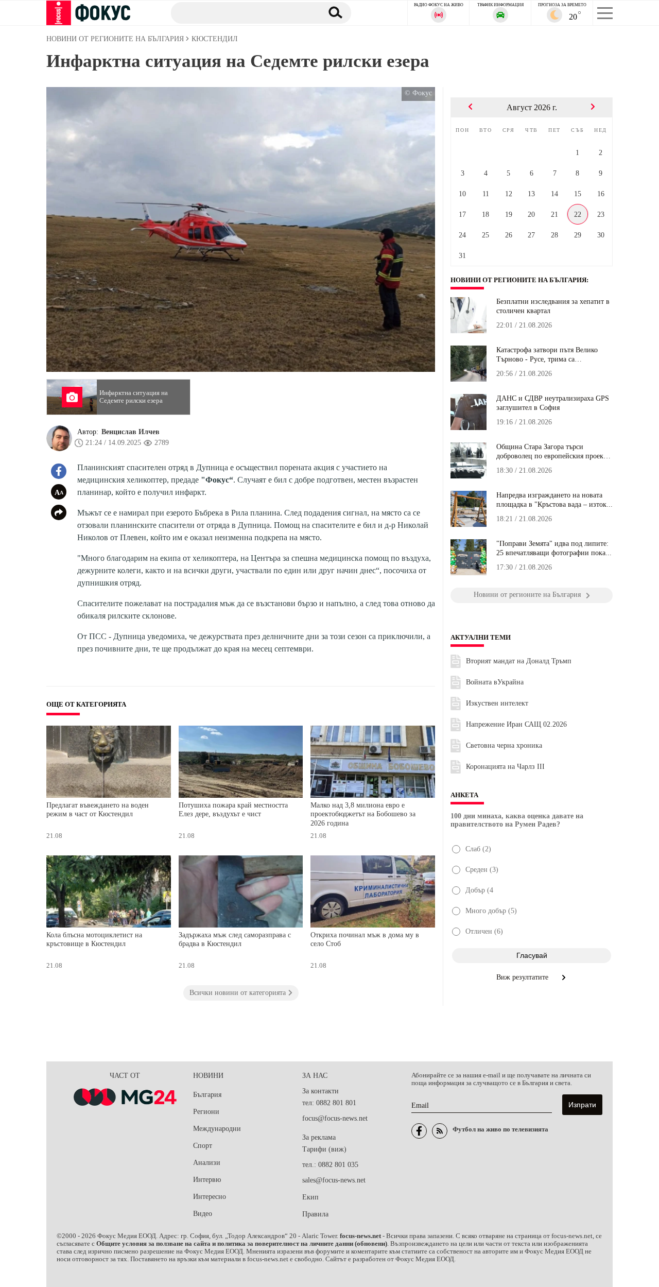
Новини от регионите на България (518, 280)
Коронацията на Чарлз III (505, 766)
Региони (206, 1112)
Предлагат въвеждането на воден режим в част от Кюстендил (97, 809)
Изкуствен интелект (497, 703)
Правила (315, 1214)
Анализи (206, 1162)
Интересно (209, 1196)
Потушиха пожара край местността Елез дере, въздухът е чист (233, 809)
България (207, 1095)
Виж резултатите (523, 977)
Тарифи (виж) (324, 1149)
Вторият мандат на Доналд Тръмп (518, 661)
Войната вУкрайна (495, 682)
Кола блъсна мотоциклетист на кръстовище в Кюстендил (94, 939)
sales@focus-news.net (334, 1180)
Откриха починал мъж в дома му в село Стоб (364, 939)
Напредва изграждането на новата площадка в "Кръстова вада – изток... (554, 499)
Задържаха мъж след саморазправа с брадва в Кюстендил (235, 939)
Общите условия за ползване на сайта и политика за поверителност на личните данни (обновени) (241, 1243)
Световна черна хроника (504, 745)
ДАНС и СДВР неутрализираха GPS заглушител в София (552, 402)
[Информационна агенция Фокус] (419, 1131)
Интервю (207, 1179)
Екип (310, 1197)
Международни (217, 1128)
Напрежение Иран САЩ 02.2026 (516, 724)
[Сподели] (58, 512)
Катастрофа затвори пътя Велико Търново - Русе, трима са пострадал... (547, 355)
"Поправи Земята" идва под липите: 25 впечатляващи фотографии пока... (554, 548)
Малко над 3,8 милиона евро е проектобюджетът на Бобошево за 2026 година (362, 814)
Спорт (202, 1145)
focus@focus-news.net (335, 1118)
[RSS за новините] (439, 1131)
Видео (202, 1213)
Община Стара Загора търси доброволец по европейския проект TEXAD (551, 451)
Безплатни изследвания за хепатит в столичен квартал (553, 306)
